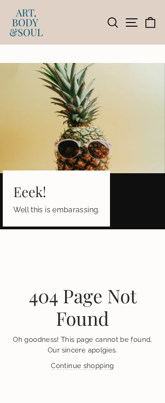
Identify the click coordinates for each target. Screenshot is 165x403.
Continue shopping (82, 365)
